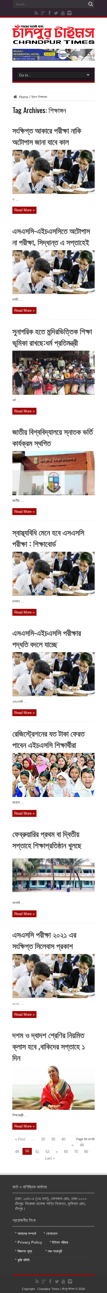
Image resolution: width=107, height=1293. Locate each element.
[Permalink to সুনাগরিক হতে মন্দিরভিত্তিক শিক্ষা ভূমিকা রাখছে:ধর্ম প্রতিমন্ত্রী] (53, 393)
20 (43, 1139)
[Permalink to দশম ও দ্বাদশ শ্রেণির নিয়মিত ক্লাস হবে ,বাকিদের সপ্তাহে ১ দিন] (53, 1109)
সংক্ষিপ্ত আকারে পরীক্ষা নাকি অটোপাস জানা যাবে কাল (46, 135)
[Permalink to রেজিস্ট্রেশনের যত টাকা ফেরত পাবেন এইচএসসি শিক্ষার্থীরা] (53, 796)
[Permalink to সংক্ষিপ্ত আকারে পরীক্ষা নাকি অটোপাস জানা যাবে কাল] (53, 193)
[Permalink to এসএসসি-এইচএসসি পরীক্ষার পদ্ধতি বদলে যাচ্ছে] (53, 695)
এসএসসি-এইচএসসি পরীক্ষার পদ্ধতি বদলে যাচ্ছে (46, 638)
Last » (50, 1158)
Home (23, 97)
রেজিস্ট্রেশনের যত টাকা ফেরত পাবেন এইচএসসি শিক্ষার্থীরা (48, 738)
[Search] (90, 4)
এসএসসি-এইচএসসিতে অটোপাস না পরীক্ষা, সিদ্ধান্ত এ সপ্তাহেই (51, 236)
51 (37, 1152)
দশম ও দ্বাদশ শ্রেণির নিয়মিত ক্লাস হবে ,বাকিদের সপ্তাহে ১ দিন (48, 1046)
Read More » (24, 210)
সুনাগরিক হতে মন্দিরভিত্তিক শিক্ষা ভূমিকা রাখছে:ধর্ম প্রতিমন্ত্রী (52, 336)
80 (86, 1152)
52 (47, 1152)
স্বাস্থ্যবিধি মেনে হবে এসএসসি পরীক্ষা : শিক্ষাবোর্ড (48, 537)
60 (66, 1152)
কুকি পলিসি (24, 1260)
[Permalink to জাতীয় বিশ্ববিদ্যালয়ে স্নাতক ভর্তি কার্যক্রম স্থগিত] (53, 494)
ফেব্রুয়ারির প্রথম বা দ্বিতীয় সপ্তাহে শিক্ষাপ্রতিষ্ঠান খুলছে (46, 839)
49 (17, 1152)
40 (63, 1139)
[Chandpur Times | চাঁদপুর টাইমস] (53, 39)
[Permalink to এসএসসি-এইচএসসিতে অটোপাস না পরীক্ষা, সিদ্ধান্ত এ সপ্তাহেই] (53, 293)
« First (20, 1139)
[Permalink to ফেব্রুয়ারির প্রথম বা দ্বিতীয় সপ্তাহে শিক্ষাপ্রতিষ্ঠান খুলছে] (53, 896)
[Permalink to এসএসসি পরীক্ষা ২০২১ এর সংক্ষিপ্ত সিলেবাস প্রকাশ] (53, 997)
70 (76, 1152)
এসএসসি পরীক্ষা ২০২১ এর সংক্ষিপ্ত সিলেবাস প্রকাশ (44, 940)
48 (82, 1145)
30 (53, 1139)
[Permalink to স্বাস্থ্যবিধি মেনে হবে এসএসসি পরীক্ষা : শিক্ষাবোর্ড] (53, 595)
